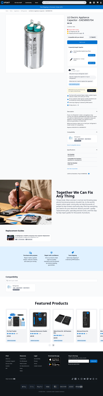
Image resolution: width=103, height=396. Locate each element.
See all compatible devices (74, 145)
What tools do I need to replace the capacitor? (81, 81)
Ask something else (74, 84)
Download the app (53, 356)
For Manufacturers (24, 366)
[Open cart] (97, 2)
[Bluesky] (90, 379)
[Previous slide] (49, 345)
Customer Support (10, 361)
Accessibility (37, 358)
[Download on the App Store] (54, 359)
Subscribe (93, 361)
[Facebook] (75, 379)
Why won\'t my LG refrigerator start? (78, 73)
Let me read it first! (74, 364)
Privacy (36, 361)
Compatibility (71, 132)
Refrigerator (24, 11)
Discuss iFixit (9, 363)
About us (8, 358)
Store (7, 11)
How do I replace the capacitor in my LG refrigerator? (79, 77)
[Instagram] (81, 379)
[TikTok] (72, 379)
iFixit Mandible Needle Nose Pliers (82, 51)
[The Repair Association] (96, 379)
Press (21, 368)
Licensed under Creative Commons (55, 391)
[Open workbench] (90, 2)
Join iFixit (91, 90)
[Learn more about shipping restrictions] (78, 31)
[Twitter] (78, 379)
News (21, 370)
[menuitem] (18, 2)
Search (93, 37)
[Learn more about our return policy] (78, 105)
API (6, 368)
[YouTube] (85, 379)
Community (23, 358)
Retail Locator (23, 363)
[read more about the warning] (88, 173)
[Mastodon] (88, 379)
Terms (35, 363)
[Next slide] (53, 345)
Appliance (16, 11)
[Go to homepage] (6, 2)
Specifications (71, 150)
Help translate (9, 379)
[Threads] (93, 379)
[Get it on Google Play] (54, 364)
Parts (11, 11)
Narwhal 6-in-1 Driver (79, 59)
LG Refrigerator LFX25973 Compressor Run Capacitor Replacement (32, 235)
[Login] (101, 2)
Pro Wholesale (23, 361)
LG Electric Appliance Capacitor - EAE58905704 (40, 11)
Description (70, 111)
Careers (8, 366)
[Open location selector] (93, 2)
